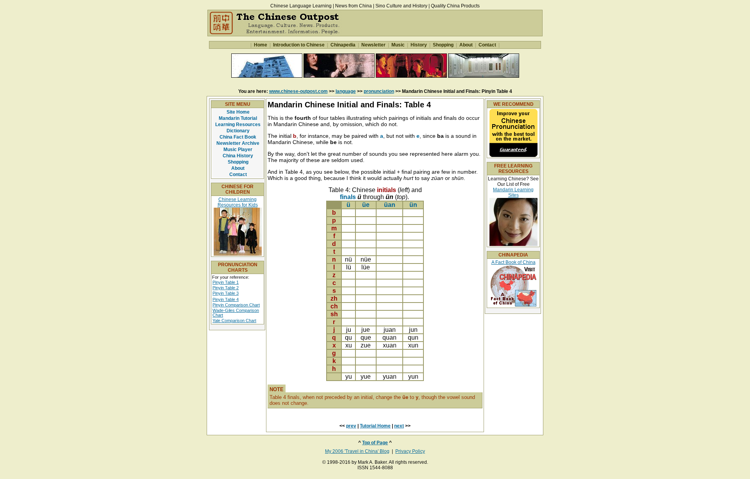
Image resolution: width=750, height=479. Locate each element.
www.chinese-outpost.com (298, 91)
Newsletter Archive (237, 143)
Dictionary (238, 131)
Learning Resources (238, 124)
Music (398, 45)
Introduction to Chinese (299, 45)
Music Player (237, 149)
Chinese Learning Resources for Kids (238, 202)
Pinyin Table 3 (225, 293)
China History (238, 155)
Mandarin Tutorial (238, 118)
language (346, 91)
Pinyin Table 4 (225, 299)
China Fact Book (238, 137)
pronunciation (379, 91)
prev (351, 426)
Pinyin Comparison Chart (236, 305)
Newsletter (373, 45)
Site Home (238, 112)
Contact (487, 45)
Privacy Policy (410, 451)
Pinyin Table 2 (225, 287)
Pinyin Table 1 (225, 282)
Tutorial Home (375, 426)
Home (260, 45)
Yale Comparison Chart (234, 320)
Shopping (443, 45)
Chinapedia (343, 45)
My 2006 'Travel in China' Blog (357, 451)
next (399, 426)
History (418, 45)
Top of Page (375, 442)
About (466, 45)
